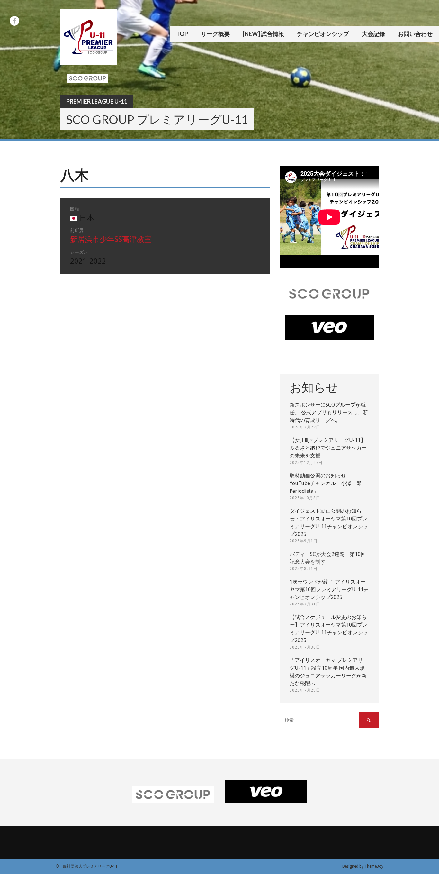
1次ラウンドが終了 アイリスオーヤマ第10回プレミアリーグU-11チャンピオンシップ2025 (329, 589)
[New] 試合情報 (263, 33)
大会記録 (373, 33)
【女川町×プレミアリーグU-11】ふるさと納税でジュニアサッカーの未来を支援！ (328, 448)
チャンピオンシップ (323, 33)
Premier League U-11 (96, 101)
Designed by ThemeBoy (362, 866)
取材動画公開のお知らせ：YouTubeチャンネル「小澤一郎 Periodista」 (326, 483)
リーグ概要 (215, 33)
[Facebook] (14, 21)
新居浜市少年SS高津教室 (111, 239)
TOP (182, 33)
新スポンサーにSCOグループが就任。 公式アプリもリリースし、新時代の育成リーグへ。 (329, 412)
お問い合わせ (415, 33)
